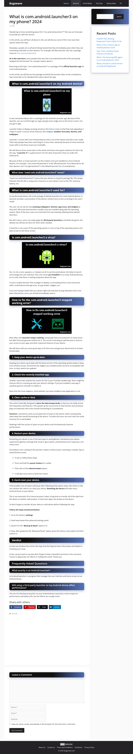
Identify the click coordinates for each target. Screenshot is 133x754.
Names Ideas (111, 3)
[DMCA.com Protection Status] (66, 745)
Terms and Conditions (65, 747)
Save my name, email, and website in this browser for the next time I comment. (44, 724)
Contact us (51, 747)
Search (119, 17)
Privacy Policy (89, 747)
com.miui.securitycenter (26, 53)
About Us (42, 747)
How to (66, 3)
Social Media (87, 3)
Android (76, 3)
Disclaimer (78, 747)
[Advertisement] (46, 637)
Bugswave (15, 3)
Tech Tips (99, 3)
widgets (49, 131)
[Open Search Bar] (121, 3)
